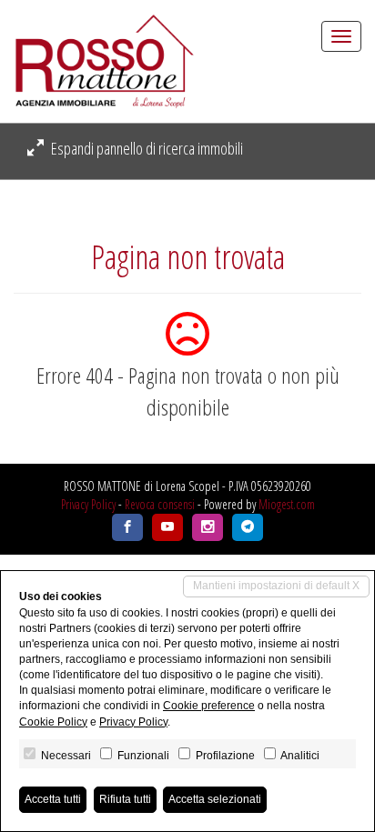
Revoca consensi (160, 504)
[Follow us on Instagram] (207, 527)
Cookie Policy (53, 722)
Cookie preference (209, 705)
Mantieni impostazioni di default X (276, 585)
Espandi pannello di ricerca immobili (145, 148)
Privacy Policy (88, 504)
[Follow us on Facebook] (127, 527)
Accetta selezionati (214, 799)
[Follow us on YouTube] (167, 527)
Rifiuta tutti (125, 799)
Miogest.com (286, 504)
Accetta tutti (53, 799)
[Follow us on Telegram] (247, 527)
